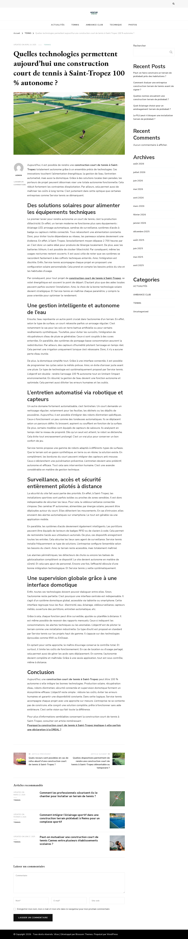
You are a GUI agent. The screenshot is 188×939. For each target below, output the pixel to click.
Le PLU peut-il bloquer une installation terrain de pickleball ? (153, 117)
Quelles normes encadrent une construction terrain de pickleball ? (151, 97)
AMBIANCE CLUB (94, 25)
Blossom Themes (84, 934)
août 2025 (138, 240)
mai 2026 (138, 189)
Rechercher (139, 45)
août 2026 (138, 163)
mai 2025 (138, 257)
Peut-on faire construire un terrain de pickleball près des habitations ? (152, 74)
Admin (18, 175)
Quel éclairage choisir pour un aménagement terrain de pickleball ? (152, 107)
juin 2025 (138, 248)
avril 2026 (138, 197)
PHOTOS (133, 25)
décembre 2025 (141, 231)
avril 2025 (138, 265)
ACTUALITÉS (58, 25)
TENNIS (75, 25)
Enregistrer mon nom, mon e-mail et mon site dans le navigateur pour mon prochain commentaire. (63, 909)
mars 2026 (138, 206)
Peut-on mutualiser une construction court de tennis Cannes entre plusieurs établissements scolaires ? (69, 840)
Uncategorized (140, 311)
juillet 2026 (139, 172)
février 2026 (139, 214)
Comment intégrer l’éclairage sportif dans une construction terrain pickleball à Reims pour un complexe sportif (70, 818)
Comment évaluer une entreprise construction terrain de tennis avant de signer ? (153, 86)
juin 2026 (138, 180)
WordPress (112, 934)
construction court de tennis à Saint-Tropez (95, 278)
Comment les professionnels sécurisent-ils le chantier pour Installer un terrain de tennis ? (68, 794)
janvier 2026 (139, 223)
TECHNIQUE (116, 25)
